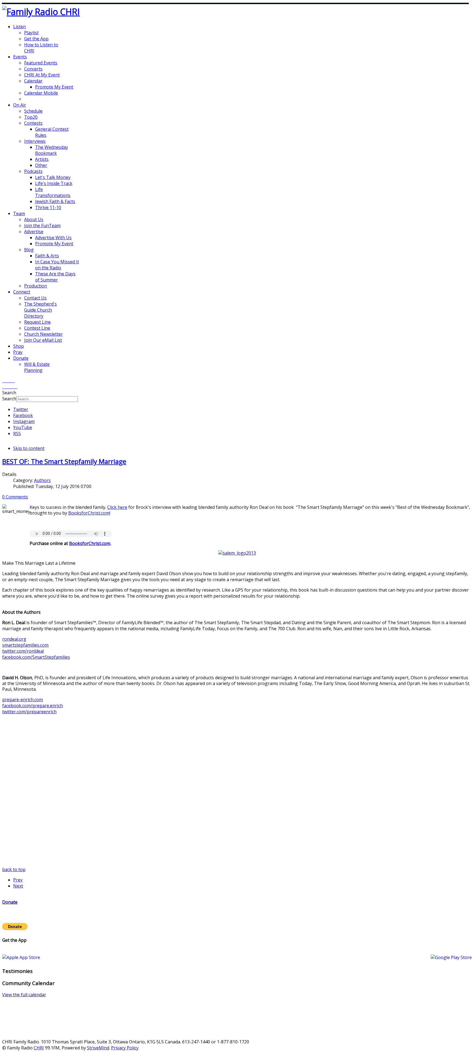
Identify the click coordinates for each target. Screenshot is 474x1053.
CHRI (39, 1048)
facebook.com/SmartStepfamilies (36, 657)
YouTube (22, 427)
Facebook (23, 415)
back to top (14, 869)
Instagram (24, 421)
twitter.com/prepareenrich (29, 712)
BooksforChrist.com (88, 513)
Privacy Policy (125, 1048)
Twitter (20, 409)
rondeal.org (14, 639)
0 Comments (15, 497)
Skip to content (28, 448)
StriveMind (98, 1048)
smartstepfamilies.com (25, 645)
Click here (117, 507)
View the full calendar (24, 995)
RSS (17, 433)
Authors (42, 480)
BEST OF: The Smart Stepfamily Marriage (64, 461)
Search (9, 399)
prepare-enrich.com (22, 700)
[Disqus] (237, 797)
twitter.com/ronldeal (23, 651)
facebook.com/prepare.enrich (32, 706)
